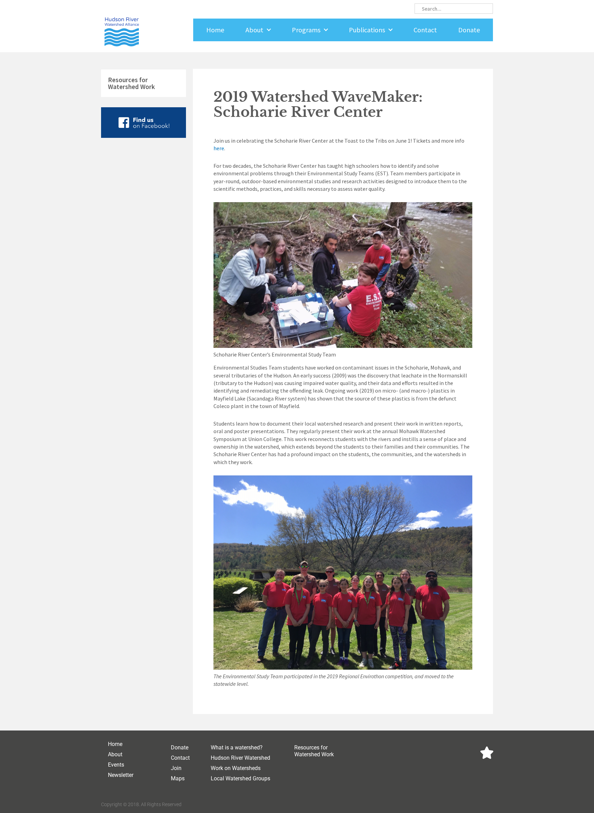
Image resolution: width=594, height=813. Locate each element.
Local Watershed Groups (240, 778)
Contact (425, 29)
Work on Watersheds (236, 768)
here (218, 148)
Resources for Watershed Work (131, 83)
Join (176, 768)
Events (116, 764)
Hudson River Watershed (240, 758)
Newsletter (120, 775)
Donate (469, 29)
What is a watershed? (237, 747)
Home (215, 29)
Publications (367, 29)
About (254, 29)
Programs (306, 29)
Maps (178, 778)
